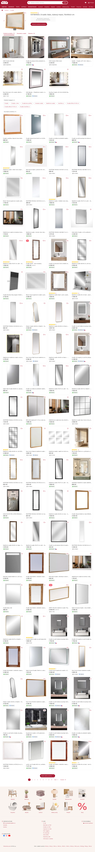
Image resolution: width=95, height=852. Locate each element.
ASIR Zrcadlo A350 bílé (8, 61)
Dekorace (26, 799)
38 (45, 365)
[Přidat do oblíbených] (22, 38)
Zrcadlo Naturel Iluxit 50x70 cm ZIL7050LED (37, 138)
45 (68, 334)
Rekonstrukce (68, 799)
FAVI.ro (55, 846)
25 (22, 459)
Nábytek (13, 799)
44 (90, 115)
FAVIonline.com (7, 846)
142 (22, 303)
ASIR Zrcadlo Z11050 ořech (55, 61)
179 (45, 178)
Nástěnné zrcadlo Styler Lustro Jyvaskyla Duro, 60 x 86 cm (63, 294)
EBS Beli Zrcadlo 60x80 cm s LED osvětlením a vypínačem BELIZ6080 (20, 576)
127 (67, 146)
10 (25, 13)
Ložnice (6, 10)
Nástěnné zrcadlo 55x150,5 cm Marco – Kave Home (61, 326)
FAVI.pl (51, 846)
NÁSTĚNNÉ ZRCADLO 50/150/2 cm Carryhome (14, 482)
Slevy (82, 812)
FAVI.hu (59, 846)
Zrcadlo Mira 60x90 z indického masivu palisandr (15, 670)
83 (68, 365)
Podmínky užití (46, 836)
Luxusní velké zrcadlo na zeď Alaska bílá (36, 639)
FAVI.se (72, 846)
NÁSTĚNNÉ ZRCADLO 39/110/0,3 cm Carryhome (38, 201)
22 (45, 115)
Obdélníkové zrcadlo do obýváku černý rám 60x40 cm (16, 232)
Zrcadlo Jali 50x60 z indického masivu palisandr (60, 764)
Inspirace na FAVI (47, 829)
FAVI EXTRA (46, 834)
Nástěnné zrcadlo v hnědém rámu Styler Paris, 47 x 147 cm (63, 201)
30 (22, 115)
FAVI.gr (86, 846)
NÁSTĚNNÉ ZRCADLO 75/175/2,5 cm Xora (36, 482)
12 (90, 272)
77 (45, 616)
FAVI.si (90, 846)
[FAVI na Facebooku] (4, 835)
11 (68, 585)
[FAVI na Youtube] (9, 835)
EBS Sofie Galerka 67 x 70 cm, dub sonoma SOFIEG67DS (40, 420)
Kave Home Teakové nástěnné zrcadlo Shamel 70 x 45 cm (40, 451)
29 (22, 146)
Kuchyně (82, 799)
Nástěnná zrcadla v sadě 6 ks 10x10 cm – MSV (60, 451)
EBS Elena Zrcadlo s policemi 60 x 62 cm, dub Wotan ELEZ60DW (42, 169)
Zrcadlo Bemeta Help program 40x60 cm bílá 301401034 (17, 294)
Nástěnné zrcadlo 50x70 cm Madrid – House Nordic (15, 639)
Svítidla (54, 799)
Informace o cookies (48, 838)
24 (45, 209)
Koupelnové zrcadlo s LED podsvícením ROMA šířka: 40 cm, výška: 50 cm (44, 733)
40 (45, 240)
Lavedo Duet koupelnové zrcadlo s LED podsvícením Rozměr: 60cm (65, 670)
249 (22, 240)
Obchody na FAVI (47, 825)
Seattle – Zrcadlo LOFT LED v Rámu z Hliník (83, 61)
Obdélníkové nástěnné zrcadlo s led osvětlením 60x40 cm (17, 357)
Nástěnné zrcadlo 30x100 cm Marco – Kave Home (61, 357)
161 (90, 178)
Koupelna (13, 812)
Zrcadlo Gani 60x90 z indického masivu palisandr (38, 607)
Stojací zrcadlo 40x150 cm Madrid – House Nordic (38, 326)
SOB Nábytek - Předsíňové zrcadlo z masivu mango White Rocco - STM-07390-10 (46, 92)
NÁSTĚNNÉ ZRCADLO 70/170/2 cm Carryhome (14, 420)
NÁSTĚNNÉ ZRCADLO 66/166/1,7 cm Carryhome (60, 232)
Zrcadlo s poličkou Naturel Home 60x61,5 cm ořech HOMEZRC (18, 138)
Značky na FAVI (46, 827)
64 (68, 115)
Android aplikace (89, 823)
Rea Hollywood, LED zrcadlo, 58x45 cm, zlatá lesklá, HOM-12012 (19, 92)
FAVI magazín (46, 830)
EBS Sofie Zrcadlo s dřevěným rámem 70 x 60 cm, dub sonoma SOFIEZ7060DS (68, 576)
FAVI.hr (64, 846)
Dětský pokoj (54, 812)
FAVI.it (68, 846)
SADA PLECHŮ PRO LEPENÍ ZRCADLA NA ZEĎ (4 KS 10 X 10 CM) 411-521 (20, 514)
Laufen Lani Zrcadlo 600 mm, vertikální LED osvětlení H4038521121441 (43, 764)
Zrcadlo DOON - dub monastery (34, 263)
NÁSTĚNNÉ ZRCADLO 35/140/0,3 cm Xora (13, 326)
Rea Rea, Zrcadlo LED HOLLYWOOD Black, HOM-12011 (62, 92)
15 (90, 522)
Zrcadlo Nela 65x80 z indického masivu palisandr (38, 576)
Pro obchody (46, 832)
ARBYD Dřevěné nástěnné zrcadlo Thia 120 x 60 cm (61, 607)
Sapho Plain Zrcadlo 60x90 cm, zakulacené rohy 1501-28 (17, 388)
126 (90, 741)
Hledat (64, 2)
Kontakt (5, 825)
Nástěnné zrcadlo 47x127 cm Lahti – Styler (82, 201)
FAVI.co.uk (77, 846)
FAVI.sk (47, 846)
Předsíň (68, 812)
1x (78, 449)
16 (22, 365)
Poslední (62, 779)
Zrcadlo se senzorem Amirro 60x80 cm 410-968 (60, 263)
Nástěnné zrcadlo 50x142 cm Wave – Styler (13, 545)
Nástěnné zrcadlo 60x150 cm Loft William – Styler (15, 451)
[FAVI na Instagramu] (6, 835)
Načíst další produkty (46, 775)
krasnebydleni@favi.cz (10, 823)
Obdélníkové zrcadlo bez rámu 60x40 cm (59, 420)
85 (68, 272)
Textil (40, 799)
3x (38, 12)
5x (32, 261)
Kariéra (5, 827)
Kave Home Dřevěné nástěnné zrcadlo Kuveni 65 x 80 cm (40, 701)
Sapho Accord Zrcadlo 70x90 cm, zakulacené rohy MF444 (40, 670)
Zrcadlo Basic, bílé (7, 607)
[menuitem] (4, 6)
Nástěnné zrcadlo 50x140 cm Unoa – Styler (59, 514)
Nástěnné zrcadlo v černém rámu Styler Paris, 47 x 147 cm (40, 232)
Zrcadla (12, 10)
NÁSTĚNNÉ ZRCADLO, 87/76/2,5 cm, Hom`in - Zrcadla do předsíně (19, 764)
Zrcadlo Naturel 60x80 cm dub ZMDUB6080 (82, 514)
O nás (44, 823)
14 (45, 491)
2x (78, 293)
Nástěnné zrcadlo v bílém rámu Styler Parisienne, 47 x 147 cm (18, 169)
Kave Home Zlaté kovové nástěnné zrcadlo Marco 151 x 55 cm (41, 357)
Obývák (26, 812)
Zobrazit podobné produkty (39, 24)
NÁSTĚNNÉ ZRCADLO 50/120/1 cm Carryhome (60, 169)
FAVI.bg (82, 846)
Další (55, 779)
